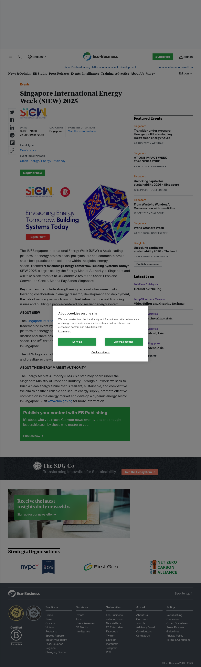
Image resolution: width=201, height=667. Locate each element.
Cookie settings (100, 352)
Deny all (77, 341)
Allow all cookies (123, 341)
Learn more (64, 331)
